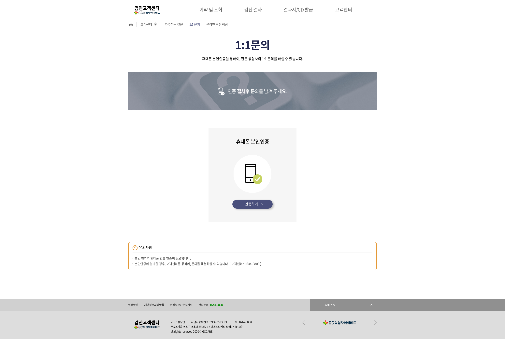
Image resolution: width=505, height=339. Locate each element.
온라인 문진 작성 (217, 24)
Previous (303, 322)
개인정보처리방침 (154, 305)
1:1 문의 (194, 24)
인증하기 (251, 204)
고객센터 (146, 24)
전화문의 (210, 305)
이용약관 (133, 305)
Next (375, 322)
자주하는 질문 (174, 24)
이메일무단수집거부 (181, 305)
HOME (133, 24)
